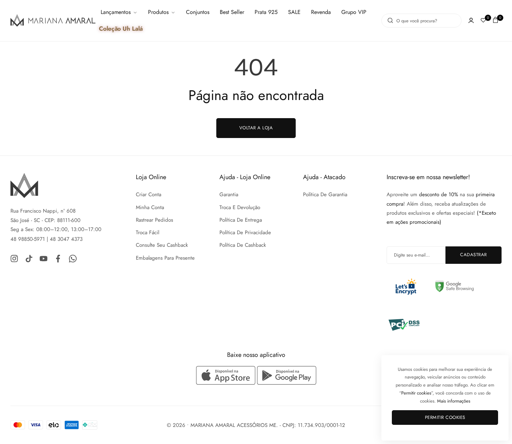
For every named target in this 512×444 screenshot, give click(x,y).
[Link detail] (14, 258)
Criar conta (148, 194)
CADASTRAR (473, 254)
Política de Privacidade (245, 232)
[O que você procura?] (388, 21)
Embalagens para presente (165, 258)
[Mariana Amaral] (52, 20)
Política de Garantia (325, 194)
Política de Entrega (240, 220)
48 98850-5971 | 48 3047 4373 (46, 239)
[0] (483, 20)
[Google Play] (286, 375)
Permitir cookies (445, 417)
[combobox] (421, 21)
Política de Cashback (242, 245)
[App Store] (226, 375)
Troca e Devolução (239, 207)
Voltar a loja (256, 127)
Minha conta (150, 207)
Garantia (228, 194)
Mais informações (453, 401)
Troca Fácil (147, 232)
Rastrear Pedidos (154, 220)
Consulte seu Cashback (162, 245)
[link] (119, 12)
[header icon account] (471, 20)
